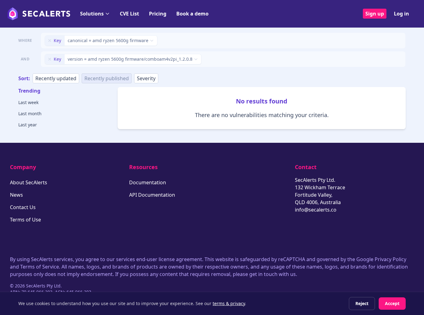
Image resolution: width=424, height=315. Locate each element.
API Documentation (152, 194)
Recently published (106, 78)
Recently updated (55, 78)
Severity (146, 78)
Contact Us (23, 207)
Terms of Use (25, 219)
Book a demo (192, 13)
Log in (401, 13)
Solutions (92, 13)
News (16, 194)
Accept (392, 303)
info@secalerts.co (315, 209)
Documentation (147, 182)
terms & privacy (229, 303)
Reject (361, 303)
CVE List (129, 13)
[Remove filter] (50, 40)
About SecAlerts (28, 182)
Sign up (374, 13)
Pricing (157, 13)
